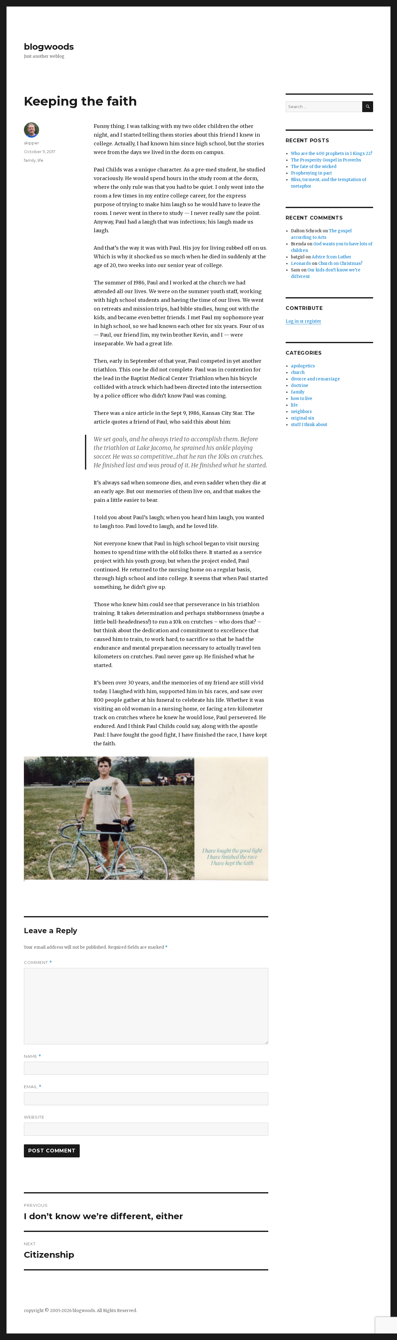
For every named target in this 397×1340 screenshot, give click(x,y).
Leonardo (301, 263)
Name (32, 1056)
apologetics (303, 366)
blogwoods (49, 46)
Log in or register (303, 321)
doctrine (299, 385)
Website (34, 1117)
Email (33, 1086)
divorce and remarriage (315, 379)
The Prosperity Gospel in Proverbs (326, 160)
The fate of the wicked (314, 166)
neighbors (301, 411)
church (298, 372)
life (40, 160)
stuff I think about (309, 424)
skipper (31, 142)
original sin (302, 418)
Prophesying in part (311, 173)
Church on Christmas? (340, 263)
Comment (38, 962)
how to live (301, 398)
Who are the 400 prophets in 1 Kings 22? (331, 153)
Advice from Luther (331, 257)
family (30, 160)
